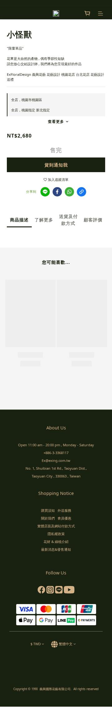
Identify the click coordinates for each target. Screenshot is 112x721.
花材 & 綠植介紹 (56, 541)
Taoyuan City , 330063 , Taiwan (56, 476)
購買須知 (48, 510)
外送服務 (64, 510)
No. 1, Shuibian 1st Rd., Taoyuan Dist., (56, 468)
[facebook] (57, 191)
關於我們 (48, 518)
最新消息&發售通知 (56, 549)
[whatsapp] (69, 191)
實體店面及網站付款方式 (56, 526)
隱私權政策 (56, 533)
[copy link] (81, 191)
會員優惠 (64, 518)
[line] (45, 191)
